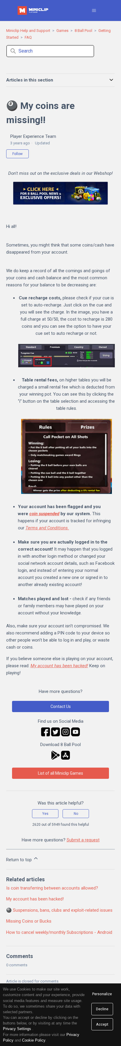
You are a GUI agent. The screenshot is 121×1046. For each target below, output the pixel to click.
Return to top (19, 859)
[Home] (33, 10)
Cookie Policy (33, 1040)
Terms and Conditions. (47, 528)
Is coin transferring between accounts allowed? (52, 888)
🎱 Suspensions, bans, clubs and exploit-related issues (59, 910)
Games (62, 30)
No (76, 814)
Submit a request (83, 840)
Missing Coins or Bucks (28, 921)
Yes (45, 814)
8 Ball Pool (83, 30)
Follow (17, 154)
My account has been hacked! (59, 665)
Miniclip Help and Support (28, 30)
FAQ (28, 37)
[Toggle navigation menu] (94, 10)
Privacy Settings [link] (17, 1029)
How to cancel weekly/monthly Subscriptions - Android (59, 932)
